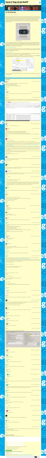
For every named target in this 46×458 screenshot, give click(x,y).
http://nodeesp (13, 144)
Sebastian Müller (9, 243)
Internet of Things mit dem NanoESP (17, 2)
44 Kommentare (16, 13)
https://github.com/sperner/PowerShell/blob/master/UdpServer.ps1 (22, 258)
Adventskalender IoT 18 (11, 5)
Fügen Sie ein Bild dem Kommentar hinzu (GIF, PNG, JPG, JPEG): (14, 451)
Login (24, 5)
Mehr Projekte (28, 5)
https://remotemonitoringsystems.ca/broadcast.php (11, 47)
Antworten (7, 89)
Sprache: (32, 5)
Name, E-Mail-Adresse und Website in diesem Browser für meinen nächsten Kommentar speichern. (16, 446)
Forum (22, 5)
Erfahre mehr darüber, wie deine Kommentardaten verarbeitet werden (25, 454)
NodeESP (16, 5)
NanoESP (19, 5)
